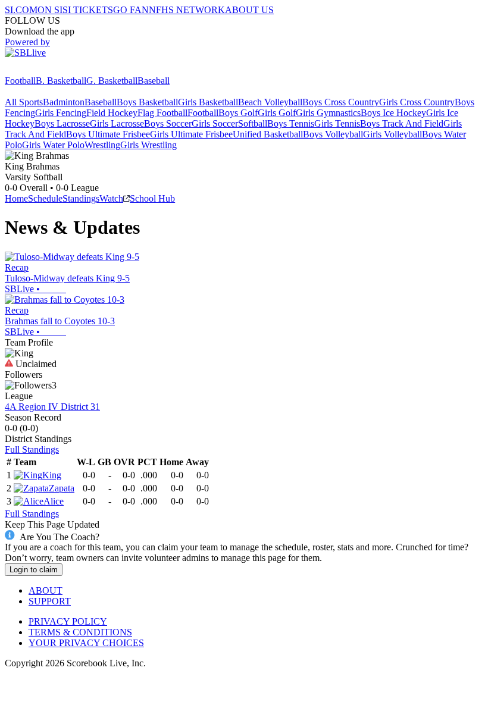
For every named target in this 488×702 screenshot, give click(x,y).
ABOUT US (249, 10)
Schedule (45, 198)
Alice (53, 501)
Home (16, 198)
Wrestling (102, 145)
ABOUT (45, 590)
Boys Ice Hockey (393, 113)
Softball (252, 123)
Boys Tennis (290, 123)
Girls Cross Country (417, 102)
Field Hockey (111, 113)
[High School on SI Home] (50, 70)
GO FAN (131, 10)
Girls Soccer (215, 123)
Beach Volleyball (270, 102)
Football (20, 81)
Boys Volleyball (333, 134)
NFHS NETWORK (187, 10)
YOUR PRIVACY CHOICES (86, 643)
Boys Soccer (168, 123)
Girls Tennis (337, 123)
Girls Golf (277, 113)
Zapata (61, 488)
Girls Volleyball (392, 134)
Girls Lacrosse (117, 123)
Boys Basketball (147, 102)
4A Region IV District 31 (52, 407)
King (51, 475)
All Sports (24, 102)
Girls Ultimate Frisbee (191, 134)
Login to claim (34, 569)
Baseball (153, 81)
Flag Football (162, 113)
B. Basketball (61, 81)
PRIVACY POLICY (68, 621)
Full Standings (32, 449)
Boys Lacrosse (62, 123)
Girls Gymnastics (328, 113)
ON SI (49, 10)
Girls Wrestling (148, 145)
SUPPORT (50, 601)
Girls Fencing (60, 113)
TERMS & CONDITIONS (80, 632)
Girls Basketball (208, 102)
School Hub (152, 198)
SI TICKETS (87, 10)
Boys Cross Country (340, 102)
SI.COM (21, 10)
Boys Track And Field (401, 123)
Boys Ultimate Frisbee (108, 134)
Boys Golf (238, 113)
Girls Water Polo (53, 145)
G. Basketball (111, 81)
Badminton (64, 102)
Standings (80, 198)
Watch (111, 198)
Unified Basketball (268, 134)
